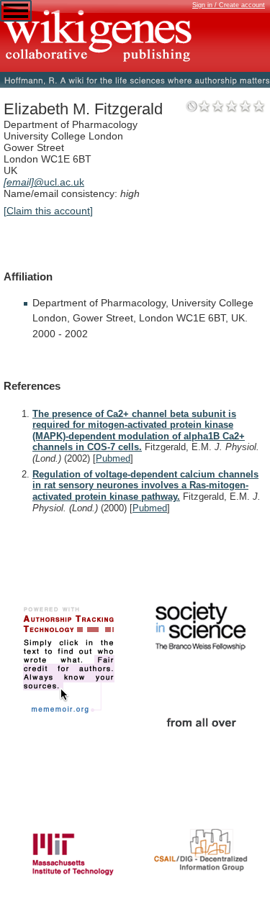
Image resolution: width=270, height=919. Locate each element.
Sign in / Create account (228, 5)
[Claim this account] (48, 210)
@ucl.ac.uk (44, 182)
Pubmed (113, 458)
